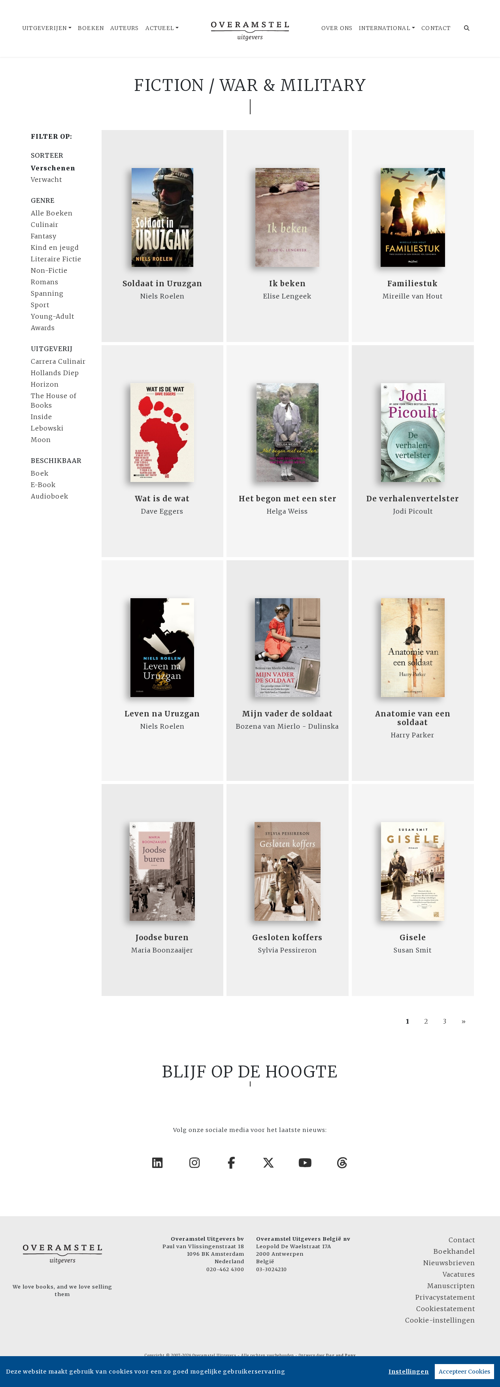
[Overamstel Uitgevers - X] (269, 1162)
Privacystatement (445, 1297)
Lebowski (47, 428)
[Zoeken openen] (467, 28)
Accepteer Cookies (464, 1371)
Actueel (159, 28)
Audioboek (49, 496)
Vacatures (459, 1274)
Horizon (45, 384)
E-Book (43, 485)
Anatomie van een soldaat (413, 718)
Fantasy (44, 236)
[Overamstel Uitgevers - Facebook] (232, 1162)
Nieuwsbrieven (449, 1263)
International (385, 28)
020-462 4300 (225, 1269)
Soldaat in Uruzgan (162, 283)
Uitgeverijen (44, 28)
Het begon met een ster (287, 498)
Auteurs (124, 28)
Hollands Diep (55, 373)
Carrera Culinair (58, 361)
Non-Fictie (49, 270)
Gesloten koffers (287, 937)
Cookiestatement (445, 1309)
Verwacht (46, 179)
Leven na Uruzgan (162, 713)
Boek (40, 473)
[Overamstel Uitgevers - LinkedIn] (158, 1162)
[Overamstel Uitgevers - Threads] (343, 1162)
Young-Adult (52, 316)
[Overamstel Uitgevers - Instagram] (195, 1162)
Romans (44, 282)
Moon (41, 440)
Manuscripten (451, 1286)
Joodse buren (162, 937)
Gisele (413, 937)
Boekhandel (454, 1251)
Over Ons (337, 28)
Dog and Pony (341, 1355)
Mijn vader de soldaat (287, 713)
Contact (436, 28)
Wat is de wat (162, 498)
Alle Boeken (52, 213)
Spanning (47, 293)
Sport (40, 305)
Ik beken (287, 283)
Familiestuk (412, 283)
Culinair (44, 225)
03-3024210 (271, 1269)
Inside (41, 417)
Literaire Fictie (56, 259)
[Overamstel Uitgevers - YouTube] (306, 1162)
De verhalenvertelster (412, 498)
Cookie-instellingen (440, 1320)
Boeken (91, 28)
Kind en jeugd (55, 247)
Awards (43, 328)
